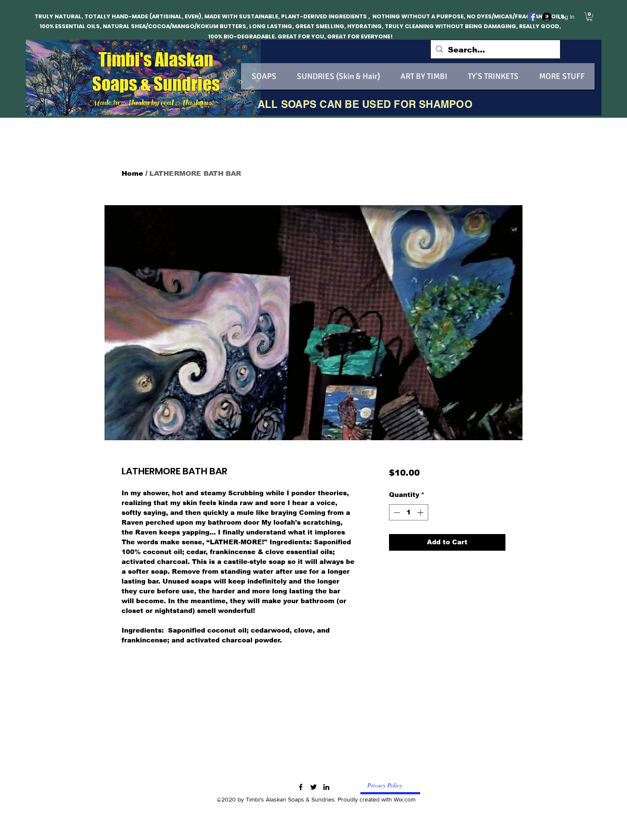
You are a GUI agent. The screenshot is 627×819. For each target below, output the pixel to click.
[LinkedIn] (326, 787)
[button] (589, 16)
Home (132, 173)
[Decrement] (396, 512)
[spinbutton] (408, 512)
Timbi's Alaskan (156, 59)
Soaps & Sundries (156, 84)
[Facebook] (532, 16)
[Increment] (421, 512)
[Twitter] (313, 787)
